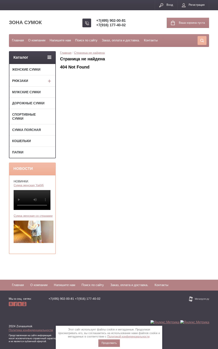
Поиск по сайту (86, 40)
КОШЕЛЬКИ (21, 141)
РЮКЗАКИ (20, 81)
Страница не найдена (89, 52)
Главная (18, 40)
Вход (169, 4)
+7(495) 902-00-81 (111, 21)
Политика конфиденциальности (31, 330)
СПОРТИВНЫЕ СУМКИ (24, 116)
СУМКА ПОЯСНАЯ (26, 130)
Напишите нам (60, 40)
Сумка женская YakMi (29, 185)
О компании (36, 40)
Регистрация (197, 4)
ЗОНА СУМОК (25, 22)
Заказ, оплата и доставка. (121, 40)
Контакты (151, 40)
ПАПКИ (17, 152)
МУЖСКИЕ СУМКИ (26, 92)
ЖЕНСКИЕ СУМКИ (26, 69)
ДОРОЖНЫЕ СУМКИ (28, 103)
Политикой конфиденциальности (128, 336)
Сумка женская (25, 215)
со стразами (44, 215)
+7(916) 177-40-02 (111, 25)
